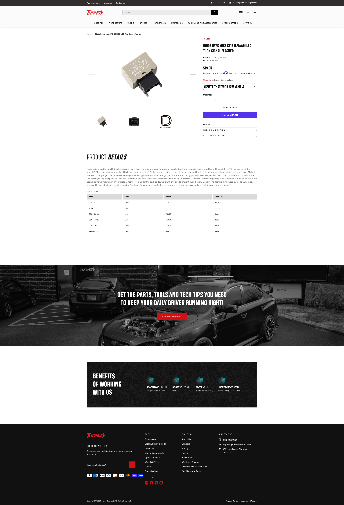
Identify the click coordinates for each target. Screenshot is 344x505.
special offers (230, 23)
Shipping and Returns (248, 501)
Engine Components (154, 453)
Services (186, 444)
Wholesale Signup (190, 462)
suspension (177, 23)
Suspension (150, 439)
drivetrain (160, 23)
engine (131, 23)
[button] (241, 12)
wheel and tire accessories (202, 23)
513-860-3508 (219, 2)
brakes (143, 23)
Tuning (185, 448)
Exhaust (148, 466)
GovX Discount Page (191, 471)
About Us (108, 3)
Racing (185, 453)
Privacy (229, 501)
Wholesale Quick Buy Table (194, 466)
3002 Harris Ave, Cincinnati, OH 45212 (236, 451)
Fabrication (187, 457)
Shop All (98, 23)
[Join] (132, 464)
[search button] (214, 12)
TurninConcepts (108, 501)
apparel (247, 23)
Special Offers (151, 471)
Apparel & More (152, 457)
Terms (235, 501)
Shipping (207, 80)
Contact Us (120, 3)
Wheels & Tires (152, 462)
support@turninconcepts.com (245, 2)
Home (89, 34)
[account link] (248, 12)
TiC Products (115, 23)
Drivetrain (149, 448)
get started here (172, 316)
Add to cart (230, 107)
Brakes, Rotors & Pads (155, 444)
